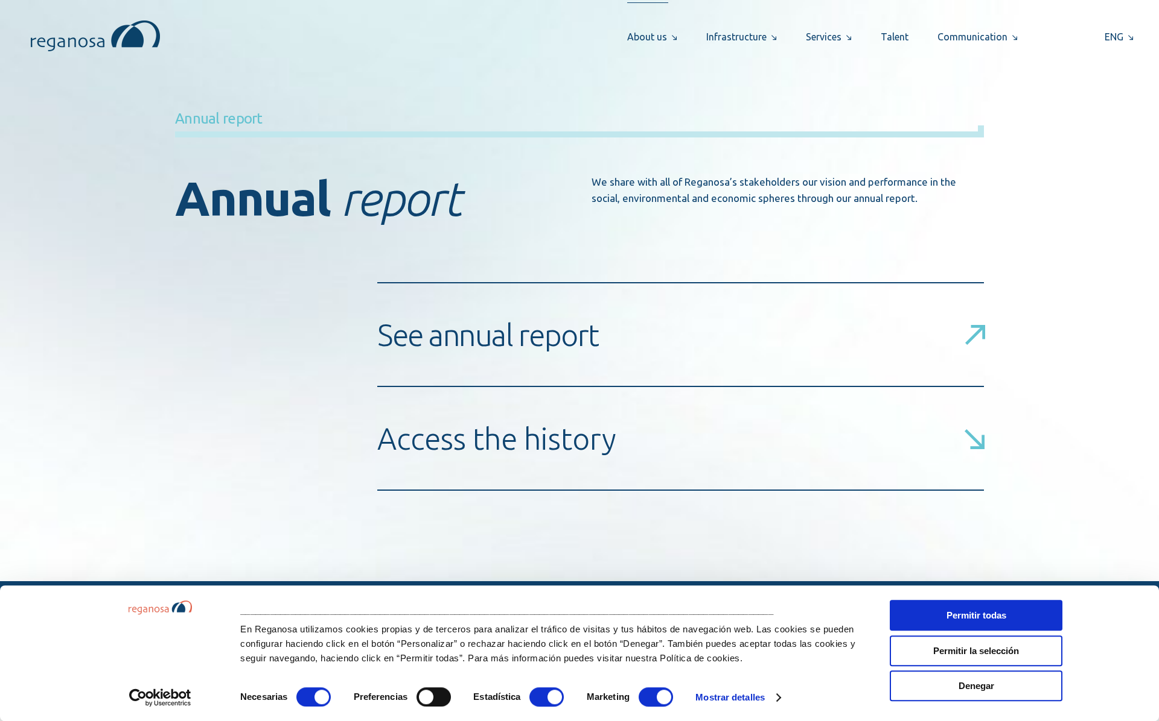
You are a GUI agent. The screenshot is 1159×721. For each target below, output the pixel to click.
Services (823, 36)
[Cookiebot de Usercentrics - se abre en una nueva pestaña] (160, 697)
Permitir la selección (976, 651)
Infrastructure (736, 36)
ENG (1114, 36)
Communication (972, 36)
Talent (894, 36)
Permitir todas (976, 615)
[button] (680, 438)
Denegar (976, 686)
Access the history (496, 438)
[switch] (434, 697)
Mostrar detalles (730, 697)
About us (647, 36)
